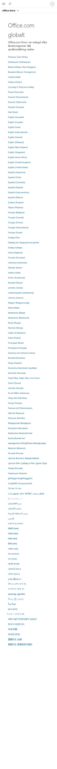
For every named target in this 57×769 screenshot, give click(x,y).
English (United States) (18, 167)
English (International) (17, 132)
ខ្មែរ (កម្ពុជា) (16, 613)
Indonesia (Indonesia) (17, 262)
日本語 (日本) (14, 634)
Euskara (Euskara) (16, 202)
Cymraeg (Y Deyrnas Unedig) (21, 86)
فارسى (11, 518)
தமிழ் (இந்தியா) (14, 578)
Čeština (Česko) (15, 81)
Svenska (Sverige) (15, 387)
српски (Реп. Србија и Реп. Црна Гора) (27, 463)
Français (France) (15, 222)
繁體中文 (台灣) (15, 639)
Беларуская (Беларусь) (19, 423)
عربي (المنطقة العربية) (18, 513)
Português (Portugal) (17, 347)
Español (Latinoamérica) (18, 192)
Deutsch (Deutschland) (18, 96)
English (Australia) (16, 117)
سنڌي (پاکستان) (14, 508)
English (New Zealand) (18, 147)
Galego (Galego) (15, 247)
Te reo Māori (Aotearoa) (18, 392)
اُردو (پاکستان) (15, 498)
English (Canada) (15, 122)
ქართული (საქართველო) (20, 478)
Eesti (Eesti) (13, 112)
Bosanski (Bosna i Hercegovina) (22, 71)
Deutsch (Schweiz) (16, 106)
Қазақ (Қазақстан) (16, 438)
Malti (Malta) (13, 307)
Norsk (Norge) (14, 322)
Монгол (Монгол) (17, 448)
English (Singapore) (16, 152)
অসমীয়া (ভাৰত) (13, 548)
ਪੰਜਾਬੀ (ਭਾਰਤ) (13, 563)
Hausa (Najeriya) (15, 252)
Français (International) (18, 227)
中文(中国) (12, 629)
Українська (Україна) (17, 473)
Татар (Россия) (15, 468)
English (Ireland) (15, 137)
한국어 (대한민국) (16, 624)
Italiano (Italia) (14, 272)
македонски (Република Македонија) (27, 443)
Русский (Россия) (15, 453)
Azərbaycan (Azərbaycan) (19, 61)
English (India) (14, 127)
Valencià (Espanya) (16, 413)
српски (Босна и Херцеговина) (23, 458)
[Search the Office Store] (10, 3)
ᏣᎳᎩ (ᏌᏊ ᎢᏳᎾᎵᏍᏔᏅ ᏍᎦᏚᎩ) (22, 618)
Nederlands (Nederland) (18, 317)
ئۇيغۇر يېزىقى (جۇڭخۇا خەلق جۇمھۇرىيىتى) (26, 493)
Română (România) (16, 357)
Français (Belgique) (16, 212)
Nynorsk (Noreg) (15, 327)
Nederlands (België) (16, 312)
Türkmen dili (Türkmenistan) (20, 407)
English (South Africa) (17, 157)
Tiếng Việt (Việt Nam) (17, 397)
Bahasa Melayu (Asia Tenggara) (22, 66)
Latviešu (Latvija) (15, 287)
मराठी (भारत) (12, 538)
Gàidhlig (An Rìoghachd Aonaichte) (23, 242)
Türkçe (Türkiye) (15, 402)
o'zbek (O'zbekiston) (17, 332)
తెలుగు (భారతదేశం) (17, 583)
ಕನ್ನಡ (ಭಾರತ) (16, 588)
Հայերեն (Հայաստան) (20, 483)
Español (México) (15, 197)
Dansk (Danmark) (16, 91)
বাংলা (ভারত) (12, 558)
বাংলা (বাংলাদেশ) (13, 553)
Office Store (9, 10)
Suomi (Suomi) (14, 382)
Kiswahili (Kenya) (15, 282)
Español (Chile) (14, 177)
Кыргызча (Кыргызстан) (20, 433)
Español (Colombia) (16, 182)
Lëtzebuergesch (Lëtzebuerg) (21, 292)
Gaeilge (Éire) (14, 237)
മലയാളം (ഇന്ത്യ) (16, 593)
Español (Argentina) (16, 172)
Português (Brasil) (16, 342)
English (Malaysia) (16, 142)
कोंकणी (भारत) (13, 528)
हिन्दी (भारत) (12, 543)
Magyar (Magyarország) (18, 302)
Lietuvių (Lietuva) (15, 297)
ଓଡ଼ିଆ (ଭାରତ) (14, 573)
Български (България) (18, 428)
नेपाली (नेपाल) (13, 533)
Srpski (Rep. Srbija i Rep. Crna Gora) (23, 377)
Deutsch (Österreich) (17, 101)
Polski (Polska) (14, 337)
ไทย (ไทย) (12, 603)
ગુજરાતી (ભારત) (14, 568)
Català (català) (14, 76)
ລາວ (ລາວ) (12, 608)
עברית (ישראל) (14, 488)
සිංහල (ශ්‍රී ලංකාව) (15, 598)
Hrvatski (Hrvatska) (16, 257)
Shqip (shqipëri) (15, 362)
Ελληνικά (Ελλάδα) (16, 418)
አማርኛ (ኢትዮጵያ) (15, 523)
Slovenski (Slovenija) (17, 372)
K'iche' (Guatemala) (16, 277)
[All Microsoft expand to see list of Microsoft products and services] (3, 4)
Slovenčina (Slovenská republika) (22, 367)
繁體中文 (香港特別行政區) (20, 644)
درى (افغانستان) (14, 503)
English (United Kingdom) (19, 162)
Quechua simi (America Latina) (21, 352)
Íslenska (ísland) (15, 267)
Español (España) (15, 187)
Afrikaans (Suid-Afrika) (18, 56)
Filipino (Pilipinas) (15, 207)
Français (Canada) (16, 217)
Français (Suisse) (15, 232)
